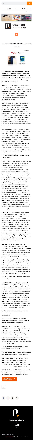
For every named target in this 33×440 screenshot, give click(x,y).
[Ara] (29, 3)
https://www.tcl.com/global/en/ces (18, 374)
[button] (16, 34)
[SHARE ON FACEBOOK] (3, 398)
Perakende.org (9, 436)
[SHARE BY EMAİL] (12, 398)
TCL (7, 89)
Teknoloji (16, 40)
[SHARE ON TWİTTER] (8, 398)
